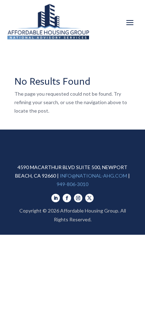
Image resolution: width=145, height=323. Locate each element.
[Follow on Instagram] (78, 198)
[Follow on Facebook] (67, 198)
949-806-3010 (72, 184)
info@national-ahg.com (93, 176)
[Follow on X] (89, 198)
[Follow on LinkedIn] (55, 198)
